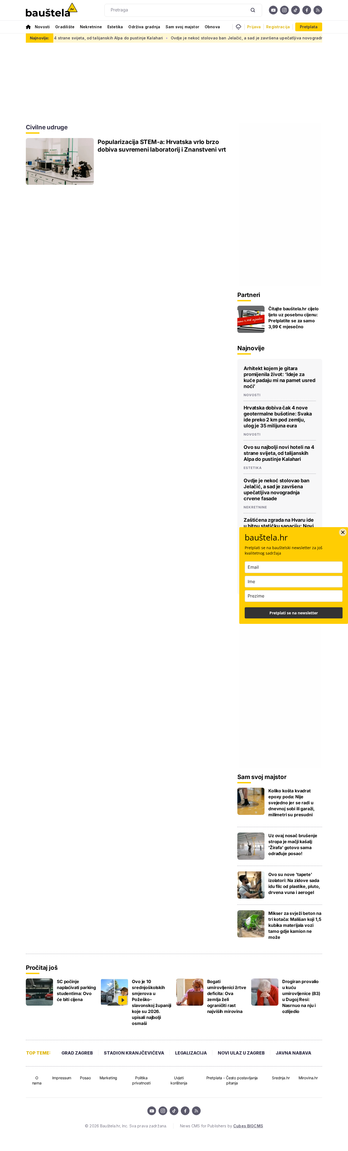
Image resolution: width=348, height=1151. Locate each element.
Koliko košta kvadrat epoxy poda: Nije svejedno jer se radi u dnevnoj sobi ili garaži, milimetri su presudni (291, 802)
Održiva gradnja (144, 26)
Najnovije (251, 348)
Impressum (62, 1077)
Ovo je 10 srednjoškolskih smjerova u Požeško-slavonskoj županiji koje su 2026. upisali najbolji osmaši (151, 1002)
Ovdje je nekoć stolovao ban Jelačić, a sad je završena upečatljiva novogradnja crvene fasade (244, 38)
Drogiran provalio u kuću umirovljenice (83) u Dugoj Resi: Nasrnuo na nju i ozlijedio (301, 996)
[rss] (317, 10)
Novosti (42, 26)
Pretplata (309, 26)
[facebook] (306, 10)
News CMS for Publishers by (221, 1126)
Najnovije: (39, 38)
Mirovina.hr (308, 1077)
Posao (85, 1077)
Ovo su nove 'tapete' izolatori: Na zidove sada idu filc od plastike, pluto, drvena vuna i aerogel (294, 883)
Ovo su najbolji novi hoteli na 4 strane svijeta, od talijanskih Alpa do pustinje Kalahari (279, 453)
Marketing (108, 1077)
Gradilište (64, 26)
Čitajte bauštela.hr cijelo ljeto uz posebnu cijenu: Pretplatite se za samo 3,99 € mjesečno (293, 317)
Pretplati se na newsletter (293, 612)
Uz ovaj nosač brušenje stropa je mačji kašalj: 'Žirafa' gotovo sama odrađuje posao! (292, 844)
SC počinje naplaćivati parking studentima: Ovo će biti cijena (76, 990)
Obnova (212, 26)
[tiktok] (295, 10)
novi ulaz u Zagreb (241, 1053)
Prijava (254, 27)
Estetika (115, 26)
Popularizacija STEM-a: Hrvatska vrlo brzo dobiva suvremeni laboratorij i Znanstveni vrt (162, 145)
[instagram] (284, 10)
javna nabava (293, 1053)
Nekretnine (91, 26)
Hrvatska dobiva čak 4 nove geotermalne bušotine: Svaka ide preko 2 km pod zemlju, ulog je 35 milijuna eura (278, 417)
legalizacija (191, 1053)
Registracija (278, 27)
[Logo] (51, 10)
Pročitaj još (41, 967)
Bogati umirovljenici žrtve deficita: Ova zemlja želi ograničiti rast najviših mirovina (226, 996)
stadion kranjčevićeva (134, 1053)
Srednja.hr (281, 1077)
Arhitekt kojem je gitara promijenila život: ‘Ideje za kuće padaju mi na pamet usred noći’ (279, 377)
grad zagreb (77, 1053)
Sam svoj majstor (182, 26)
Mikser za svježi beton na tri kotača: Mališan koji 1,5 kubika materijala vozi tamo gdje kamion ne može (294, 925)
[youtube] (273, 10)
